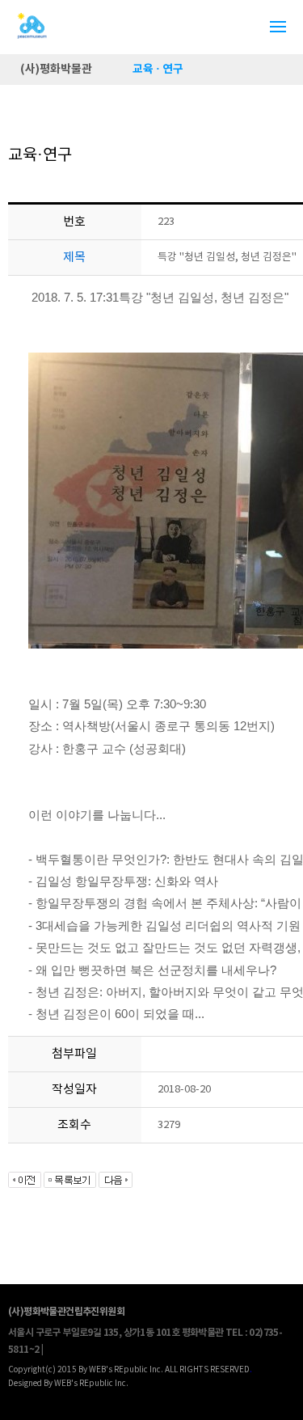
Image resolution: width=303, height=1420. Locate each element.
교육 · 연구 (158, 69)
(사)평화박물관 (56, 69)
